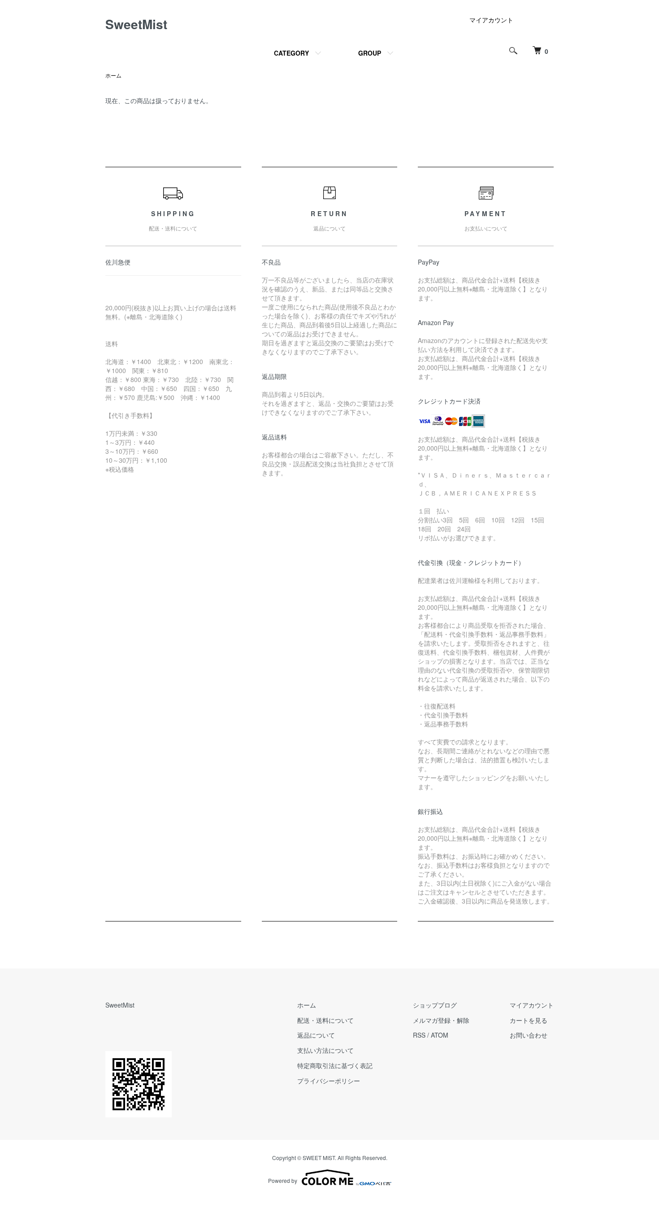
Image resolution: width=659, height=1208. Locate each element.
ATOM (439, 1034)
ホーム (113, 75)
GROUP (369, 52)
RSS (419, 1034)
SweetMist (136, 24)
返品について (316, 1034)
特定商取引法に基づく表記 (335, 1065)
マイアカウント (491, 19)
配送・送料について (325, 1020)
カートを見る (528, 1020)
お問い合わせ (528, 1034)
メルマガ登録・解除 (441, 1020)
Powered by (282, 1180)
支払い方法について (325, 1050)
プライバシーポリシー (328, 1080)
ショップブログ (435, 1004)
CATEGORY (291, 52)
